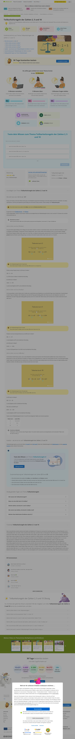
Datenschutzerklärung (43, 693)
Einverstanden (38, 709)
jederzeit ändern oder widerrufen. (25, 703)
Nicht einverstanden (38, 718)
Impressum (41, 725)
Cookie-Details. (55, 693)
